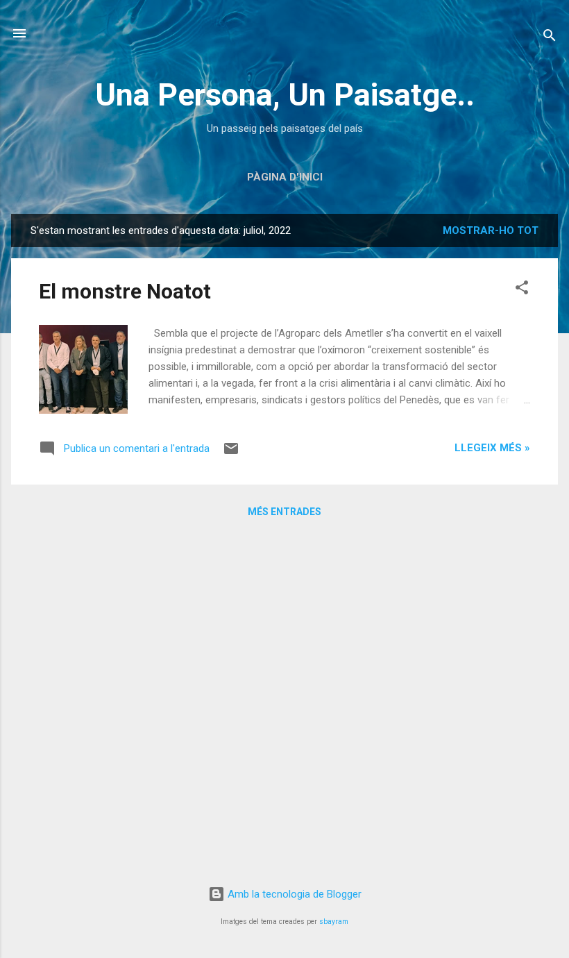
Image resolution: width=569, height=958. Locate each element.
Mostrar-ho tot (490, 230)
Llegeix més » (492, 448)
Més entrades (284, 511)
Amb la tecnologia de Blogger (293, 894)
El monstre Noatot (125, 291)
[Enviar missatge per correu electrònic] (231, 453)
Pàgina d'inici (285, 177)
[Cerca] (549, 38)
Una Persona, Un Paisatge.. (285, 94)
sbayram (333, 921)
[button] (521, 290)
